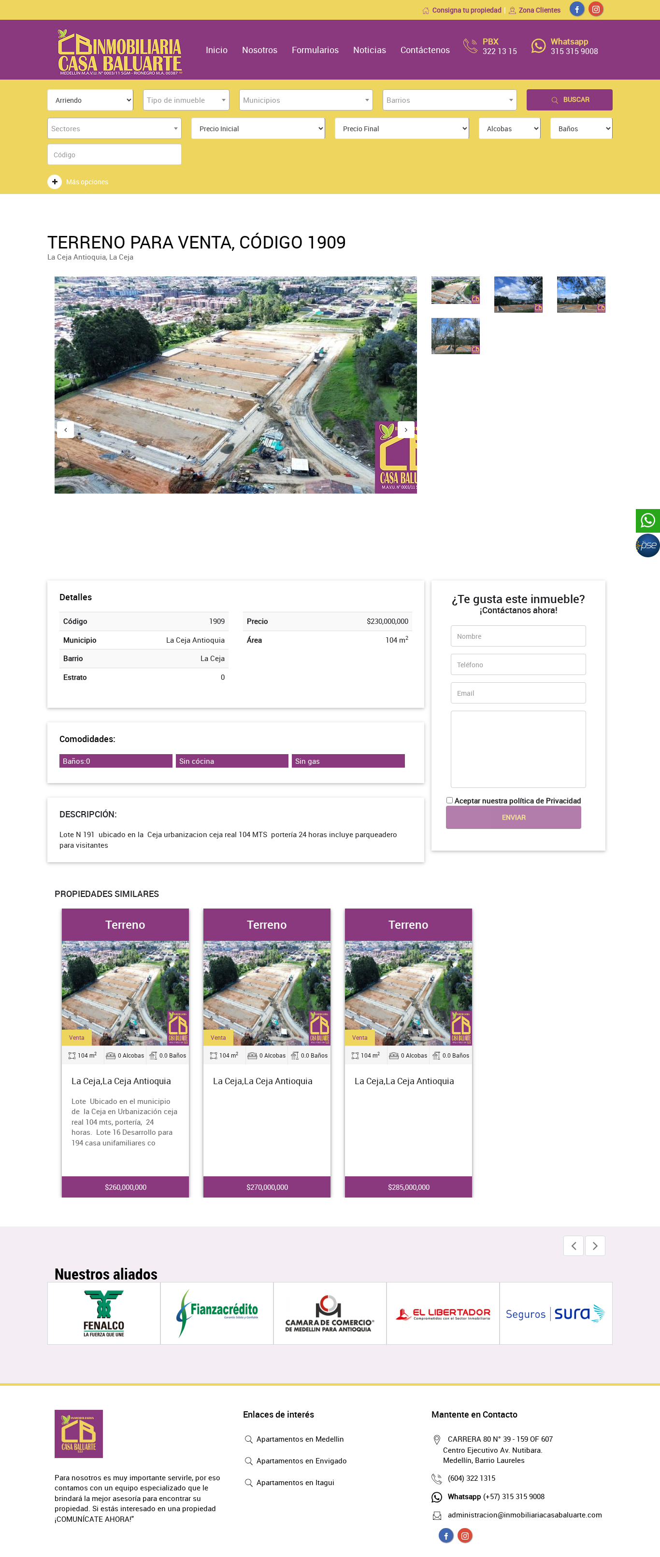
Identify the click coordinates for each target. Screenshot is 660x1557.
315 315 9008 (574, 51)
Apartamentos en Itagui (294, 1482)
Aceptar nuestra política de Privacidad (518, 800)
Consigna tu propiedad (467, 9)
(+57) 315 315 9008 (496, 1496)
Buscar (576, 99)
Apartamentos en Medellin (299, 1439)
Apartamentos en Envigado (301, 1460)
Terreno (125, 924)
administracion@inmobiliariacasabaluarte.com (525, 1514)
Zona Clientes (539, 9)
